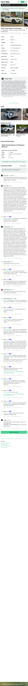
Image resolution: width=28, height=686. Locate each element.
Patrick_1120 (6, 261)
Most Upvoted (23, 165)
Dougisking (6, 185)
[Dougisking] (2, 186)
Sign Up (22, 1)
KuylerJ (5, 420)
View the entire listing (13, 103)
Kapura (5, 175)
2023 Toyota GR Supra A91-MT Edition (6, 135)
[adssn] (11, 70)
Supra (11, 39)
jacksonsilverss (7, 298)
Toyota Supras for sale (5, 445)
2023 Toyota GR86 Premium (20, 135)
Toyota (12, 36)
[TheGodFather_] (2, 290)
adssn (13, 70)
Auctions (2, 438)
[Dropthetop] (2, 227)
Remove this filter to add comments (10, 170)
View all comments (14, 432)
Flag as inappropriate (16, 182)
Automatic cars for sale (6, 443)
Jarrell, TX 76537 (14, 67)
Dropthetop (6, 226)
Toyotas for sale (4, 444)
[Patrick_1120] (2, 262)
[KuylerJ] (2, 420)
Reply (8, 182)
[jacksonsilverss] (2, 299)
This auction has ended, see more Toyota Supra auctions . (14, 9)
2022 (23, 438)
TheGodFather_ (7, 289)
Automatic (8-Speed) (9, 438)
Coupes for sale (4, 447)
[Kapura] (2, 176)
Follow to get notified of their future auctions (14, 161)
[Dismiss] (26, 684)
